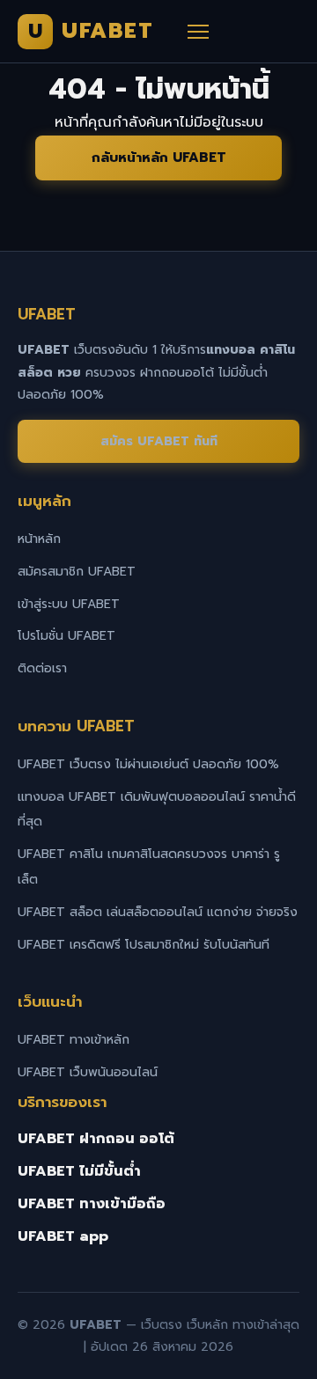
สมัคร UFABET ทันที (158, 441)
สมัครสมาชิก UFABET (77, 571)
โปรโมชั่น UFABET (66, 636)
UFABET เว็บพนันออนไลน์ (88, 1072)
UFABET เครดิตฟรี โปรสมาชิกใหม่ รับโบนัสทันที (143, 944)
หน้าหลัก (39, 539)
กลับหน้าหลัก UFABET (159, 157)
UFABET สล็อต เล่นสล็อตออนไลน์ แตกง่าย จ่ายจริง (158, 912)
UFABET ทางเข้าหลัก (73, 1040)
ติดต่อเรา (42, 668)
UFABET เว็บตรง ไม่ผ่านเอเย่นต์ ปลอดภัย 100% (148, 764)
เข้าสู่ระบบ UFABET (69, 604)
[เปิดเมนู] (198, 32)
